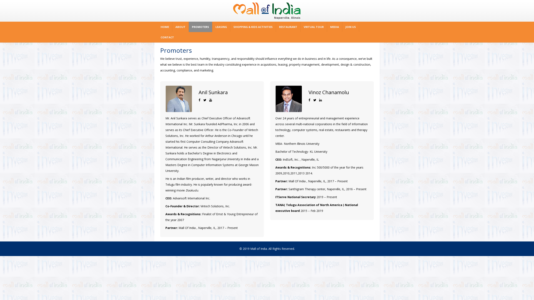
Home (165, 27)
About (180, 27)
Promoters (200, 27)
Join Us (350, 27)
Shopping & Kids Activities (253, 27)
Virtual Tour (314, 27)
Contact (167, 37)
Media (334, 27)
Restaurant (288, 27)
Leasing (221, 27)
